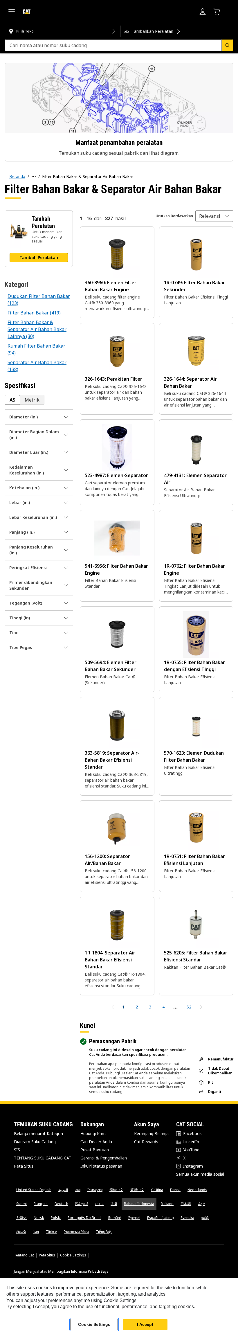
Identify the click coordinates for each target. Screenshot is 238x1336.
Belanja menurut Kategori (38, 1133)
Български (94, 1189)
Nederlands (197, 1189)
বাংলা (77, 1189)
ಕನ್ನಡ (201, 1203)
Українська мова (76, 1231)
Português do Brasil (84, 1217)
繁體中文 (137, 1189)
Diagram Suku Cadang (35, 1141)
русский (134, 1217)
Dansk (175, 1189)
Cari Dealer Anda (96, 1141)
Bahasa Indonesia (139, 1203)
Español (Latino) (160, 1217)
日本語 (186, 1203)
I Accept (145, 1324)
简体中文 (116, 1189)
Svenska (187, 1217)
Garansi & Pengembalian (103, 1158)
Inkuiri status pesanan (101, 1166)
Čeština (157, 1189)
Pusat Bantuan (94, 1149)
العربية (63, 1189)
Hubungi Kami (93, 1133)
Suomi (21, 1203)
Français (41, 1203)
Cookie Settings (73, 1255)
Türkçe (51, 1231)
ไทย (36, 1231)
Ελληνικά (81, 1203)
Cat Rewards (146, 1141)
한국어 (21, 1217)
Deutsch (61, 1203)
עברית (99, 1203)
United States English (33, 1189)
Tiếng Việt (104, 1231)
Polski (56, 1217)
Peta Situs (23, 1166)
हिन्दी (114, 1203)
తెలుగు (21, 1231)
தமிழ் (205, 1217)
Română (114, 1217)
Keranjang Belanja (151, 1133)
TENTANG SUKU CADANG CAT (42, 1158)
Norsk (39, 1217)
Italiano (167, 1203)
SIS (17, 1149)
